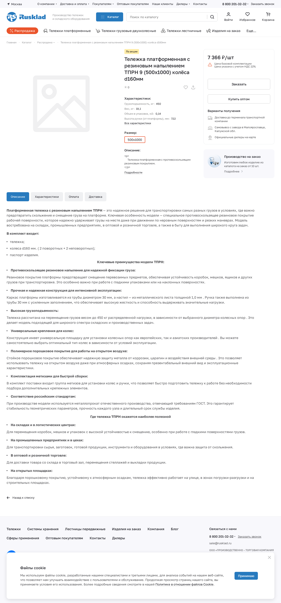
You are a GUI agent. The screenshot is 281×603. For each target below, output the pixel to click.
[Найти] (212, 17)
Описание (18, 196)
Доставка (95, 196)
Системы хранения (42, 529)
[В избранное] (186, 87)
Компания (156, 529)
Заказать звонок (262, 4)
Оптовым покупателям (64, 538)
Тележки (14, 529)
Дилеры (118, 538)
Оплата (74, 196)
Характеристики (47, 196)
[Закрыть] (269, 557)
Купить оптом (239, 99)
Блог (175, 529)
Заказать (239, 84)
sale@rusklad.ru (220, 543)
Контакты (98, 538)
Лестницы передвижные (85, 529)
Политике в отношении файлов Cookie (184, 584)
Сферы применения (23, 538)
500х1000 (135, 139)
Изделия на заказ (126, 529)
